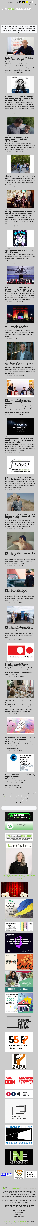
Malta (3, 30)
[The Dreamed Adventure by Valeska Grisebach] (20, 502)
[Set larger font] (36, 5)
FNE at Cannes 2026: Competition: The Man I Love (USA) (20, 554)
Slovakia (24, 30)
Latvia (18, 28)
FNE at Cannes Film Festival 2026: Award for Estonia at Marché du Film (19, 628)
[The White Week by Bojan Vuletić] (20, 125)
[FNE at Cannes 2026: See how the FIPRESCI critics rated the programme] (20, 465)
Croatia (22, 26)
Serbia (33, 30)
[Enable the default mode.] (14, 2)
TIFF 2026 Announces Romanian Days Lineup (19, 701)
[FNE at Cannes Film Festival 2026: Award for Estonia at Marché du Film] (20, 615)
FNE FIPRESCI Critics (19, 1210)
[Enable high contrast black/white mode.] (20, 2)
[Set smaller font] (30, 5)
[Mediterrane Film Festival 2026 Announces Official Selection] (20, 314)
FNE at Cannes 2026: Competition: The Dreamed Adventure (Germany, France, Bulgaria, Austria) (20, 516)
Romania (19, 30)
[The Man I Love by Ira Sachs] (20, 541)
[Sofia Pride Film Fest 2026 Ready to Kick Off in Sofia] (20, 238)
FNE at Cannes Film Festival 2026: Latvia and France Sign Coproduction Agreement (19, 401)
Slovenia (29, 30)
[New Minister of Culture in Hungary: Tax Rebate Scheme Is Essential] (20, 351)
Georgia (14, 28)
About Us (23, 1221)
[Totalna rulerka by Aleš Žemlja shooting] (20, 164)
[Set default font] (33, 5)
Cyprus (27, 26)
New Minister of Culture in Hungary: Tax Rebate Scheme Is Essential (19, 364)
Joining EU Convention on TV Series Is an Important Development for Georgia (19, 59)
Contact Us (18, 1221)
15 (27, 798)
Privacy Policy (7, 1221)
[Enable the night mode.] (17, 2)
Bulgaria (18, 26)
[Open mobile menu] (19, 15)
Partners (13, 1221)
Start (3, 794)
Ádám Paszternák (20, 375)
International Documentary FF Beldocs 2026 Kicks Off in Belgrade (20, 738)
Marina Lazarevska (20, 226)
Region (18, 32)
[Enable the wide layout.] (36, 2)
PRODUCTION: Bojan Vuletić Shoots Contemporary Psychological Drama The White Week (19, 139)
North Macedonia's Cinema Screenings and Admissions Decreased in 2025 (20, 212)
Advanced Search (19, 1217)
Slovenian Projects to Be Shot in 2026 (20, 176)
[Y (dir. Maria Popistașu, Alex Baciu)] (20, 688)
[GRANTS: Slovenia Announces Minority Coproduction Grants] (20, 762)
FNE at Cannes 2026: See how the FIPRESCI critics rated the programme (19, 478)
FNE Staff (18, 113)
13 (16, 798)
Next (32, 799)
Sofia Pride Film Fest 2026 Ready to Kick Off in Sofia (19, 251)
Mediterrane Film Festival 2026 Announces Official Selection (17, 327)
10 (34, 794)
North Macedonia (30, 28)
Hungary (9, 28)
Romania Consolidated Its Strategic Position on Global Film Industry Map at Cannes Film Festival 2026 (19, 98)
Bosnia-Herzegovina (10, 26)
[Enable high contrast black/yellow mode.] (23, 2)
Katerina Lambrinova (21, 263)
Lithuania (23, 28)
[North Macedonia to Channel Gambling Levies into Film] (20, 651)
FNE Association (19, 1212)
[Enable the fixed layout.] (33, 2)
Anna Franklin (20, 72)
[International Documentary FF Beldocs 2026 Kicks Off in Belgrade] (20, 725)
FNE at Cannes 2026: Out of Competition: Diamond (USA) (16, 591)
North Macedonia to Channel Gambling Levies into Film (16, 664)
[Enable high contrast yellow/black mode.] (27, 2)
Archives (19, 1219)
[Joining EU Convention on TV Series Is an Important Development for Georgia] (20, 46)
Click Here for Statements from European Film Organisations (19, 920)
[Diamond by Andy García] (20, 577)
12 (10, 798)
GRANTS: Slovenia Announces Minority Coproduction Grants (20, 775)
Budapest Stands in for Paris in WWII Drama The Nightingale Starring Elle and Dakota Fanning (19, 440)
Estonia (4, 28)
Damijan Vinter (19, 187)
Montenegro (9, 30)
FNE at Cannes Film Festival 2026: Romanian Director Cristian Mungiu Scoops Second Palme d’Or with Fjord (19, 289)
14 (21, 798)
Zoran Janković (19, 151)
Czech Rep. (32, 26)
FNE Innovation (19, 1214)
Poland (14, 30)
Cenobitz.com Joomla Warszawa (24, 1223)
